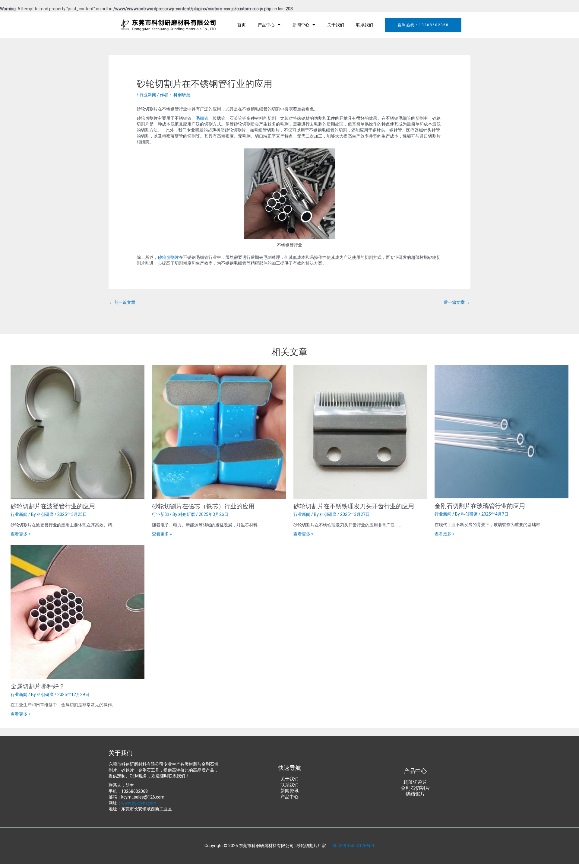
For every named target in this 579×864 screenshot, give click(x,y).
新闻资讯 (289, 790)
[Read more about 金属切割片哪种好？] (77, 611)
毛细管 (202, 118)
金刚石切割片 (415, 788)
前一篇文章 (122, 302)
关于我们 (335, 24)
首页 (241, 24)
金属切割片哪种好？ (38, 686)
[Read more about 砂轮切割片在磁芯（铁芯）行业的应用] (219, 431)
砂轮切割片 (168, 257)
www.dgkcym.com (138, 803)
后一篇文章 (457, 302)
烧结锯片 (415, 794)
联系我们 (364, 24)
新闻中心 (301, 24)
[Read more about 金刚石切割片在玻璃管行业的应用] (501, 431)
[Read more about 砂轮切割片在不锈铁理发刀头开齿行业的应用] (360, 431)
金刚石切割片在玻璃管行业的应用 (480, 505)
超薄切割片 (415, 782)
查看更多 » (20, 534)
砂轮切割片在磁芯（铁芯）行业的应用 (203, 506)
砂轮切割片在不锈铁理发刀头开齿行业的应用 (353, 506)
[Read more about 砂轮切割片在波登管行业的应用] (77, 431)
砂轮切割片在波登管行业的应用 (53, 506)
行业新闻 (147, 94)
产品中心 (266, 24)
